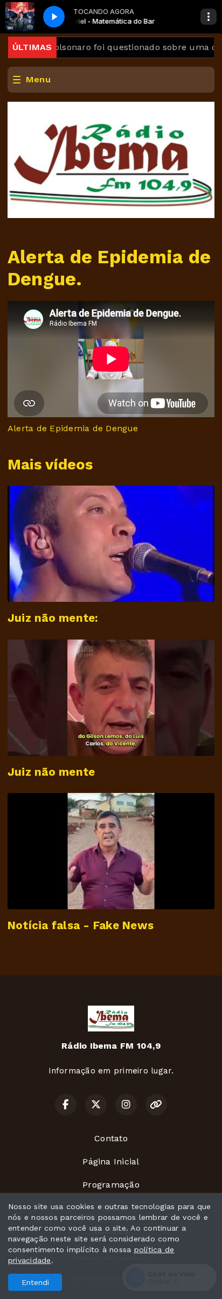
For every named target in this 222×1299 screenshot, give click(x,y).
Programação (111, 1184)
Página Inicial (110, 1161)
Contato (111, 1138)
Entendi (35, 1282)
